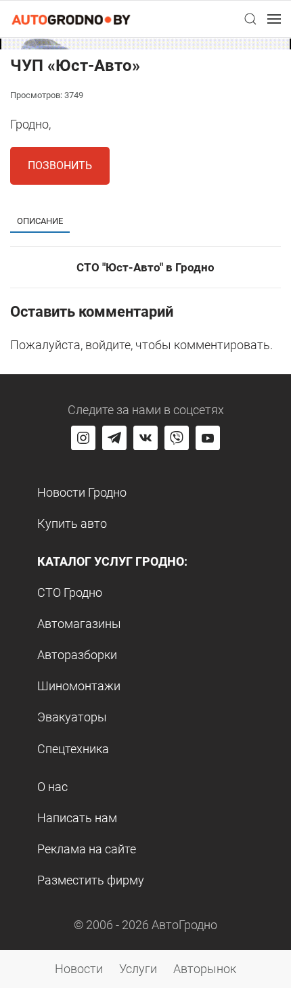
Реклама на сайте (86, 849)
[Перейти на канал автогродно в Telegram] (114, 438)
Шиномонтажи (78, 686)
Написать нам (77, 818)
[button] (250, 19)
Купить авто (72, 523)
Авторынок (204, 969)
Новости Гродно (82, 492)
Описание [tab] (40, 221)
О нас (52, 787)
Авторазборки (77, 655)
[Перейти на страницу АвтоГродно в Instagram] (83, 438)
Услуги (138, 969)
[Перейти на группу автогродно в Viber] (176, 438)
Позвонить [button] (60, 165)
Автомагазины (79, 623)
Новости (79, 969)
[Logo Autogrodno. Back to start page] (71, 19)
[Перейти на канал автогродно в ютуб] (208, 438)
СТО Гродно (69, 592)
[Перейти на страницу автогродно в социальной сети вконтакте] (145, 438)
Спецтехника (73, 749)
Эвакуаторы (72, 717)
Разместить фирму (90, 880)
